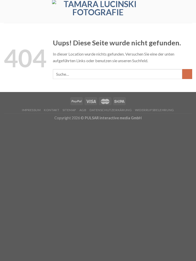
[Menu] (189, 11)
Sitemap (69, 110)
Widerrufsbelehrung (154, 110)
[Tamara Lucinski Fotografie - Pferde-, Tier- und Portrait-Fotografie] (98, 11)
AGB (83, 110)
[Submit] (187, 74)
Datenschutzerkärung (111, 110)
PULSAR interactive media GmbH (113, 118)
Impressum (31, 110)
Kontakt (51, 110)
